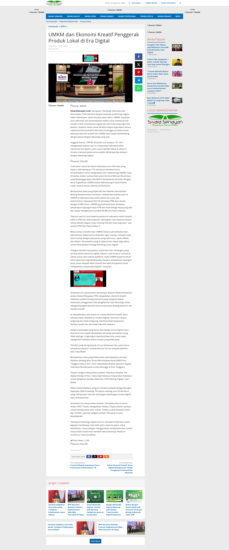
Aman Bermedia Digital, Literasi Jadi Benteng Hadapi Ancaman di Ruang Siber (95, 510)
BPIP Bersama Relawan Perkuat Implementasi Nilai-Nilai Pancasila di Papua (76, 510)
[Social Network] (180, 3)
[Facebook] (89, 456)
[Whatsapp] (139, 88)
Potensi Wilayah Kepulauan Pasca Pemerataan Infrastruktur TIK (84, 465)
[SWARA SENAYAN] (54, 3)
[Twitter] (94, 456)
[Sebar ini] (139, 56)
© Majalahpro (152, 130)
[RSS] (106, 456)
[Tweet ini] (139, 64)
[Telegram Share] (139, 80)
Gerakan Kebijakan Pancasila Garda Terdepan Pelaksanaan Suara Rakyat (56, 510)
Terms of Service (153, 132)
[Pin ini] (139, 72)
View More (95, 541)
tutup (36, 9)
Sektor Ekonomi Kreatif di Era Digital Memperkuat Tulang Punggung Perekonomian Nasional (120, 468)
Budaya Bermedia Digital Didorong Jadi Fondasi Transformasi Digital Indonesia (113, 510)
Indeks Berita (164, 130)
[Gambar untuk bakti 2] (90, 58)
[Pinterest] (100, 456)
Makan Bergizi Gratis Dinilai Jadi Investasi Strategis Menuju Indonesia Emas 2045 (134, 510)
